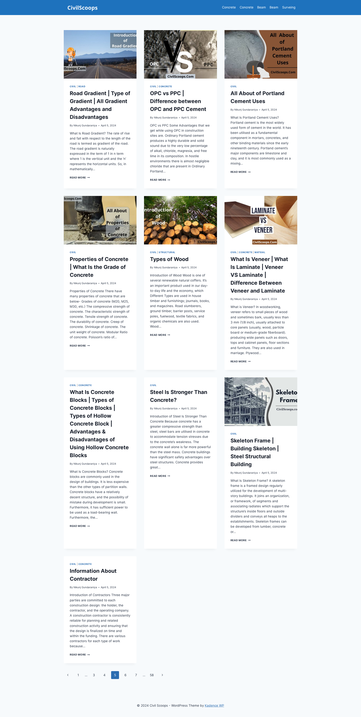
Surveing (288, 7)
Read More (80, 177)
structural (167, 252)
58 (152, 675)
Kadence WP (214, 705)
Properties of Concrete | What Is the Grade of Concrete (99, 267)
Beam (261, 7)
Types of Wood (169, 259)
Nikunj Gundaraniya (85, 125)
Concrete (229, 7)
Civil (73, 86)
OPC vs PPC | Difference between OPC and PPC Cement (178, 101)
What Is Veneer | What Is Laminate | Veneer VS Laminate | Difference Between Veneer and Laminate (259, 275)
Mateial (260, 252)
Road (81, 86)
